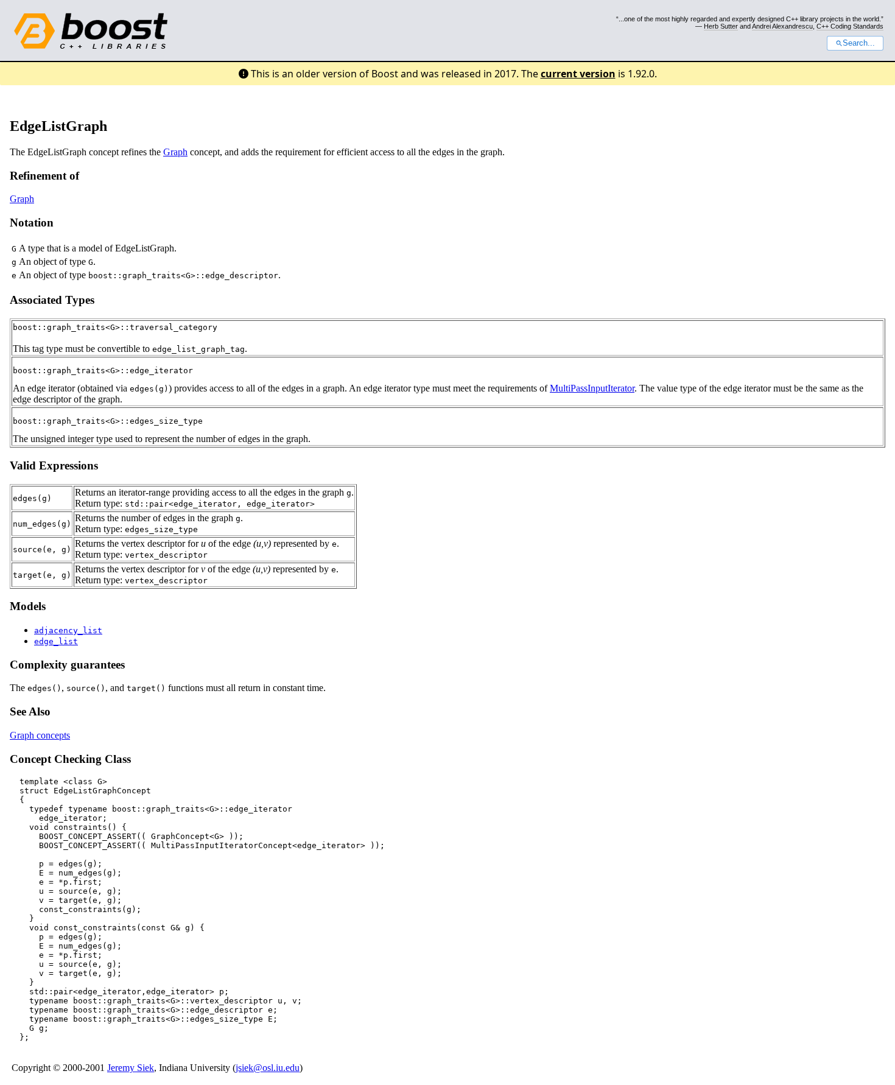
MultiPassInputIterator (592, 388)
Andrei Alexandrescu (782, 26)
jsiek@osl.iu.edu (268, 1067)
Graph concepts (40, 735)
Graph (175, 152)
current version (578, 73)
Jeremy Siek (130, 1067)
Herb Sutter (721, 26)
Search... (859, 43)
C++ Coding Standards (849, 26)
